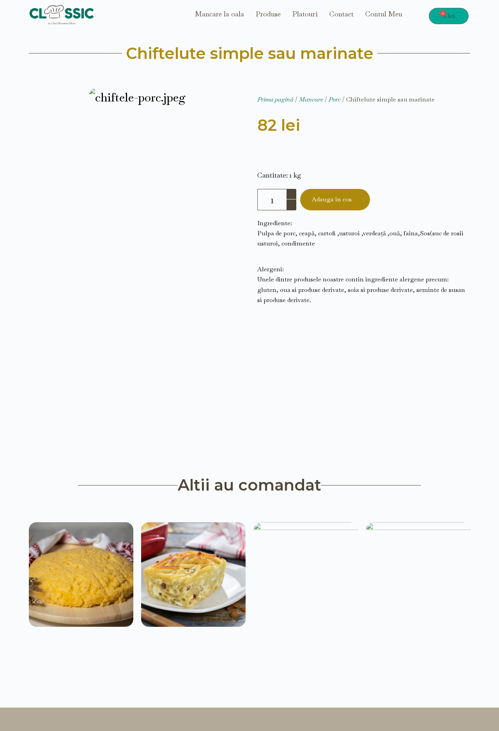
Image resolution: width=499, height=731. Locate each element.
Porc (335, 99)
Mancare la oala (219, 14)
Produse (268, 14)
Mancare (311, 99)
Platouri (305, 14)
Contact (341, 14)
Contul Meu (383, 14)
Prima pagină (275, 99)
